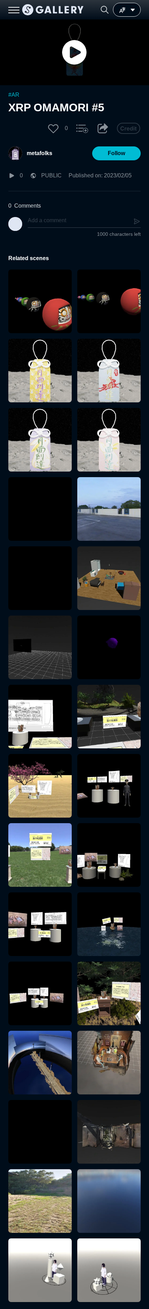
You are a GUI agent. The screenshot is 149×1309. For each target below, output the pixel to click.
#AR (13, 95)
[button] (104, 9)
